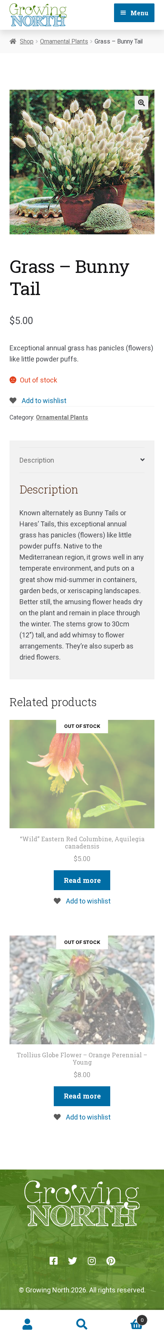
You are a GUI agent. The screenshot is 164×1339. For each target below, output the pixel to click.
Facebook (53, 1260)
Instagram (91, 1260)
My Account (27, 1324)
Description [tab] (36, 460)
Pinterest (110, 1260)
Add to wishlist (43, 401)
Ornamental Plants (64, 41)
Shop (27, 41)
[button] (141, 103)
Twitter (72, 1260)
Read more (82, 880)
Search (82, 1324)
